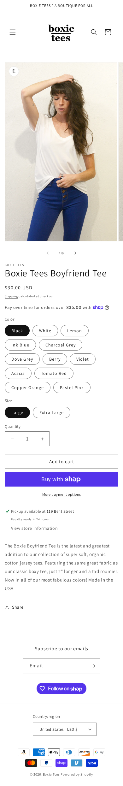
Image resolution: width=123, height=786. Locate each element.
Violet (82, 359)
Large (17, 412)
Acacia (18, 373)
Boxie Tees (51, 774)
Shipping (11, 296)
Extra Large (51, 412)
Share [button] (18, 607)
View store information (34, 528)
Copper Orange (27, 387)
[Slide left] (48, 253)
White (45, 331)
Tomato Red (54, 373)
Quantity (12, 426)
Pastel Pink (72, 387)
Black (17, 331)
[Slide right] (75, 253)
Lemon (74, 331)
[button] (13, 32)
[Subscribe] (93, 666)
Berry (55, 359)
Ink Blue (20, 345)
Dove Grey (22, 359)
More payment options (61, 494)
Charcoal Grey (60, 345)
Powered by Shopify (77, 774)
